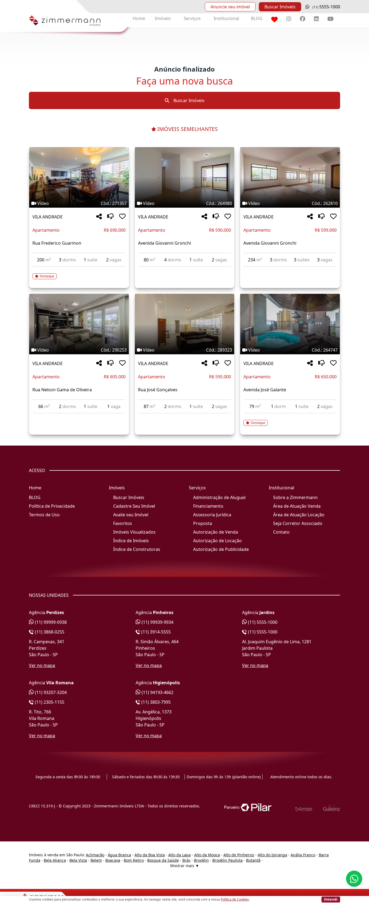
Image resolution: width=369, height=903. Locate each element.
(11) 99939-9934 (156, 622)
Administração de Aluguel (219, 497)
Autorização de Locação (217, 541)
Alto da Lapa (179, 854)
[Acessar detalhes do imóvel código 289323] (184, 416)
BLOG (257, 18)
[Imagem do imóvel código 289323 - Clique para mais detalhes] (184, 324)
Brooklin (201, 860)
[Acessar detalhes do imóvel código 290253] (79, 416)
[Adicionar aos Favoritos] (122, 216)
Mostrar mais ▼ (184, 865)
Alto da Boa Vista (150, 854)
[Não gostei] (110, 216)
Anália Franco (303, 854)
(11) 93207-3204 (50, 692)
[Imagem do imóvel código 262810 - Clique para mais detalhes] (290, 177)
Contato (281, 532)
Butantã (253, 860)
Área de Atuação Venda (297, 506)
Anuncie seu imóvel (230, 7)
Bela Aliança (55, 860)
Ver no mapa (42, 665)
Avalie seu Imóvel (130, 515)
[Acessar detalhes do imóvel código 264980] (184, 270)
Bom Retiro (134, 860)
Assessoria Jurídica (212, 515)
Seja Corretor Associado (297, 523)
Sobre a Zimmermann (295, 497)
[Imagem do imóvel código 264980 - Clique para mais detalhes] (184, 177)
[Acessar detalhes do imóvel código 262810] (290, 270)
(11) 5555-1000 (262, 622)
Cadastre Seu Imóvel (134, 506)
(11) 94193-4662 (156, 692)
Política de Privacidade (52, 506)
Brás (186, 860)
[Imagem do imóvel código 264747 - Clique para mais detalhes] (290, 324)
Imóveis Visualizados (134, 532)
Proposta (202, 523)
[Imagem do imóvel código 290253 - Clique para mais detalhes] (79, 324)
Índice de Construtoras (136, 549)
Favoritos (122, 523)
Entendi (330, 899)
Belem (96, 860)
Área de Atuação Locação (298, 515)
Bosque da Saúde (163, 860)
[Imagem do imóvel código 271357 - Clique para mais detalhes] (79, 177)
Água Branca (119, 854)
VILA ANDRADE (47, 217)
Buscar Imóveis (280, 7)
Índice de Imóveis (131, 541)
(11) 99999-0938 (50, 622)
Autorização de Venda (215, 532)
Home (139, 18)
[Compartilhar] (99, 216)
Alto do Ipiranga (272, 854)
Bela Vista (78, 860)
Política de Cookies (235, 899)
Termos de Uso (44, 515)
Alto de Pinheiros (238, 854)
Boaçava (112, 860)
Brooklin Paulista (227, 860)
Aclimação (95, 854)
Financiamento (208, 506)
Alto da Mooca (207, 854)
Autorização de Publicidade (221, 549)
